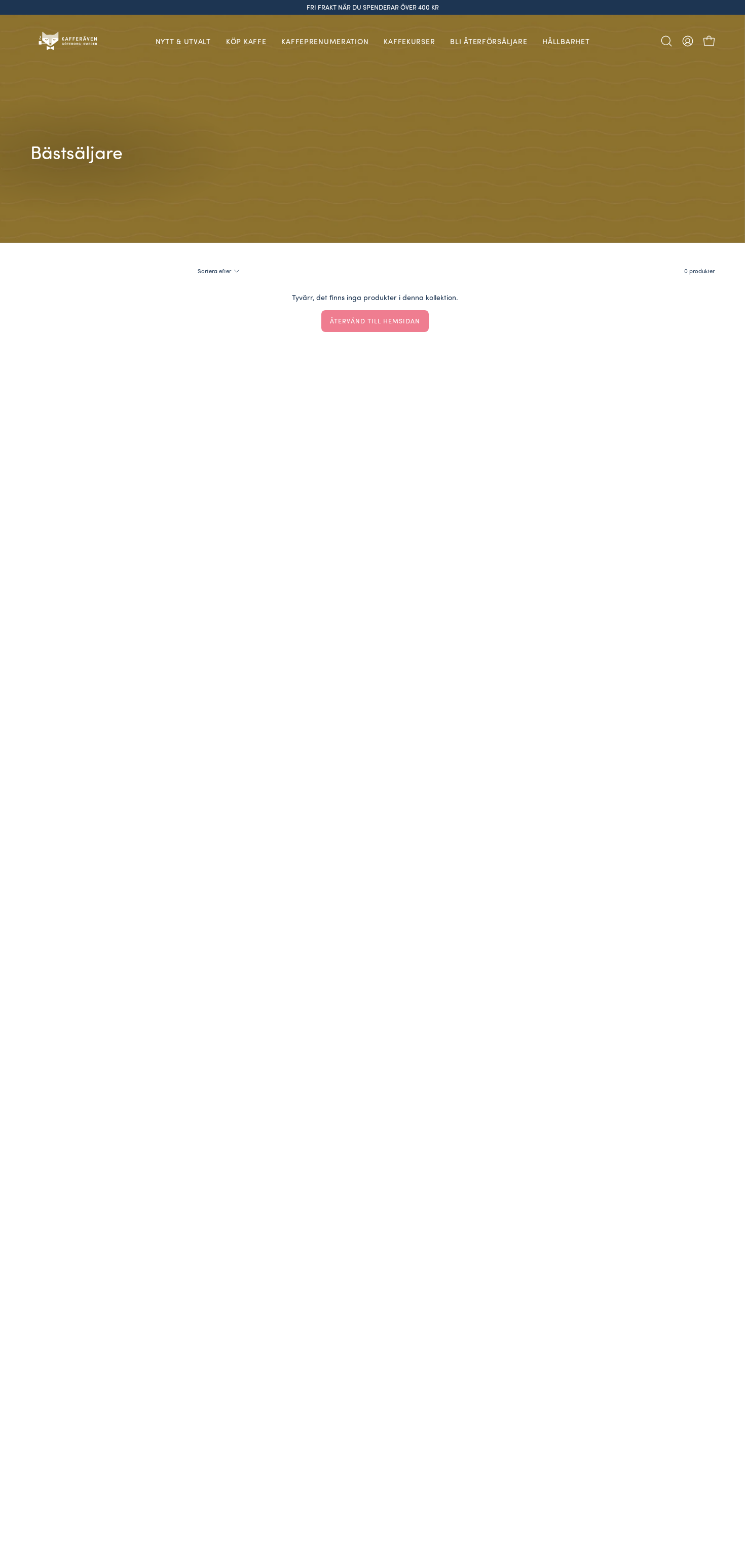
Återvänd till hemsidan (375, 321)
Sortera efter (214, 271)
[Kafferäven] (68, 40)
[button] (666, 41)
